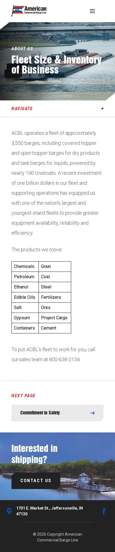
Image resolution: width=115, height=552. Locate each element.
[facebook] (104, 511)
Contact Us (35, 480)
